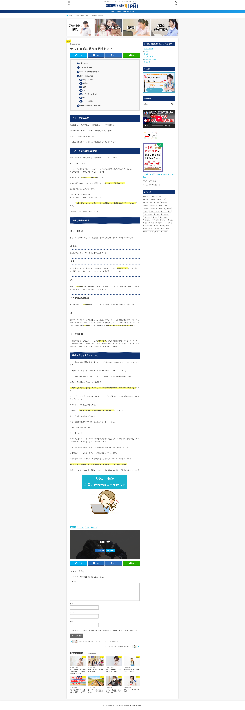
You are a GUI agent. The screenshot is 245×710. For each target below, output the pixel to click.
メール (72, 613)
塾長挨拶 (147, 62)
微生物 (84, 83)
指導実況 (147, 220)
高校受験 (94, 527)
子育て (157, 214)
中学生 (147, 205)
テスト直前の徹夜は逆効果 (88, 72)
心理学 (156, 217)
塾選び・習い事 (155, 211)
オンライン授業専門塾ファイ (121, 705)
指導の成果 (164, 217)
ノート (157, 202)
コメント (73, 581)
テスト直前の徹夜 (85, 67)
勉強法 (147, 208)
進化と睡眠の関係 (85, 76)
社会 (158, 228)
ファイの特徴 (148, 49)
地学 (169, 208)
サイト (72, 621)
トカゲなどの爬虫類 (88, 94)
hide (86, 63)
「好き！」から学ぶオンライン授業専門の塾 (122, 11)
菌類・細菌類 (86, 79)
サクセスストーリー (150, 199)
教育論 (68, 41)
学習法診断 (165, 214)
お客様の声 (147, 51)
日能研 (152, 223)
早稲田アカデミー (162, 223)
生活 (88, 527)
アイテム (147, 196)
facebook (101, 550)
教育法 (171, 220)
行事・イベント (149, 231)
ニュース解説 (148, 202)
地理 (146, 211)
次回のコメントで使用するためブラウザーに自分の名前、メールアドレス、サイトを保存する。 (105, 630)
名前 (71, 604)
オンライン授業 (157, 196)
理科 (146, 228)
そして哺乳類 (86, 101)
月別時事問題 (148, 226)
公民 (161, 205)
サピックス (162, 199)
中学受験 (81, 527)
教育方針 (163, 220)
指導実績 (155, 220)
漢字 (162, 226)
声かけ (164, 211)
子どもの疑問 (148, 214)
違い (158, 231)
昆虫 (83, 87)
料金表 (146, 54)
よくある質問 (148, 57)
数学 (146, 223)
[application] (159, 119)
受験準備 (154, 208)
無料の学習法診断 (150, 59)
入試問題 (154, 205)
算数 (168, 228)
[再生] (145, 126)
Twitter (111, 550)
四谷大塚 (162, 208)
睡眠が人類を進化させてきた (89, 105)
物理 (168, 226)
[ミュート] (169, 126)
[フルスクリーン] (172, 126)
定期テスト (148, 217)
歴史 (157, 226)
